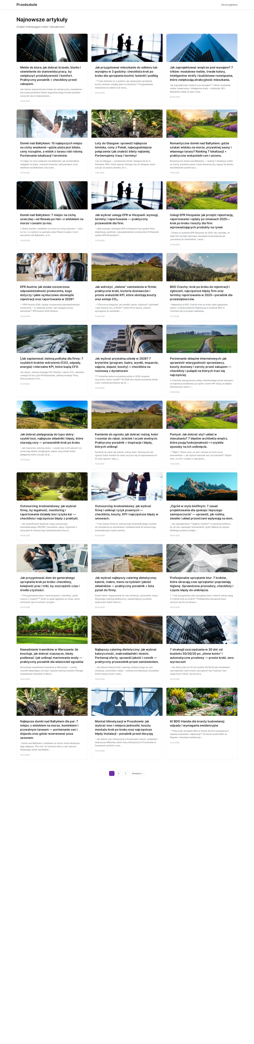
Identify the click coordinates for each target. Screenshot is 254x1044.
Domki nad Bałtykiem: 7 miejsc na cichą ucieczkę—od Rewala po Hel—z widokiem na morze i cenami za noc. (51, 219)
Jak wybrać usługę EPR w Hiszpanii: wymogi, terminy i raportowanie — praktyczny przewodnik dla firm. (127, 219)
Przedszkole (26, 4)
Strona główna (229, 4)
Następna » (137, 773)
